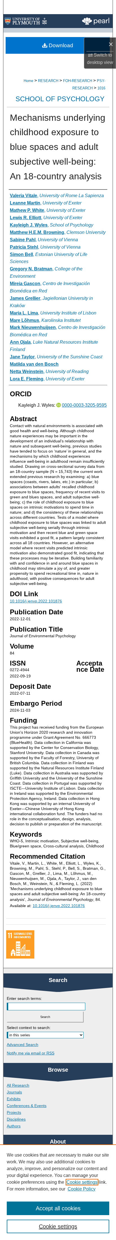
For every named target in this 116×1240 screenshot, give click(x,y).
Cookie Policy (81, 1189)
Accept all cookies (58, 1208)
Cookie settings (81, 1182)
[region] (58, 1192)
